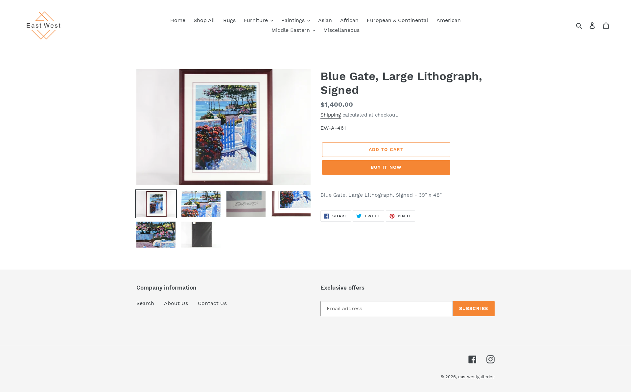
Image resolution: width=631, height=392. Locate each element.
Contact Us (212, 303)
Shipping (330, 115)
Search (145, 303)
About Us (176, 303)
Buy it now (386, 167)
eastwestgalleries (476, 376)
